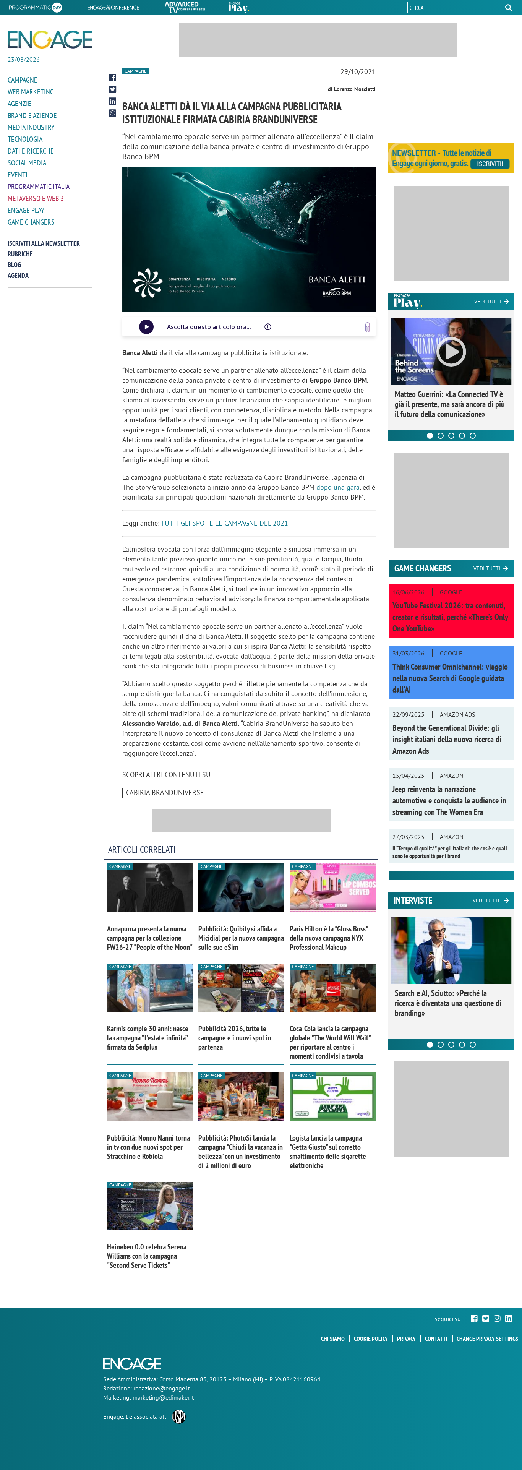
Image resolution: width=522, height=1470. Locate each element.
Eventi (18, 175)
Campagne (22, 80)
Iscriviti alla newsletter (44, 243)
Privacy (406, 1338)
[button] (508, 7)
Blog (14, 264)
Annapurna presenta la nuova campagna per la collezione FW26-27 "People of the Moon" (150, 938)
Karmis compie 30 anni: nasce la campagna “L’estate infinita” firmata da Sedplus (147, 1037)
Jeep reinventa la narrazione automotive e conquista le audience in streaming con (449, 800)
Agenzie (19, 104)
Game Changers (31, 222)
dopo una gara (338, 487)
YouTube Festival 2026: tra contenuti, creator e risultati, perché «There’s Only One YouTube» (450, 617)
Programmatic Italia (39, 186)
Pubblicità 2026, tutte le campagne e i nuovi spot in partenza (234, 1037)
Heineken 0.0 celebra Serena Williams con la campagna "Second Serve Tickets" (146, 1256)
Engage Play (26, 210)
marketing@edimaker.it (163, 1397)
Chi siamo (333, 1338)
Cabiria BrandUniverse (165, 792)
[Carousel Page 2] (441, 436)
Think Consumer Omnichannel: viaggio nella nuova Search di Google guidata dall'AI (450, 678)
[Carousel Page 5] (473, 436)
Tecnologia (25, 139)
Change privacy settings (487, 1338)
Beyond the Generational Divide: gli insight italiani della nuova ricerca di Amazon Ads (446, 739)
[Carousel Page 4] (462, 436)
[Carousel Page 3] (451, 436)
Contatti (436, 1338)
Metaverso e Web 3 (36, 198)
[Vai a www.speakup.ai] (367, 327)
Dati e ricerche (31, 151)
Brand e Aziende (32, 115)
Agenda (18, 275)
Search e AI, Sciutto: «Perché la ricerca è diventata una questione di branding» (448, 1003)
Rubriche (20, 254)
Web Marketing (31, 92)
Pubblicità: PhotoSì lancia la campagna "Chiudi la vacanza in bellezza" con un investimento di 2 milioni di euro (240, 1151)
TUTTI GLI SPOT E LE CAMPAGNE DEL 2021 (224, 523)
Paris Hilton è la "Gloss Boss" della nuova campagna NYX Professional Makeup (329, 938)
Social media (27, 163)
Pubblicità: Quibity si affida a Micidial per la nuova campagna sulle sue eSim (241, 938)
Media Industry (31, 127)
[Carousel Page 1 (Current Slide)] (430, 436)
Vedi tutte (487, 900)
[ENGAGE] (50, 40)
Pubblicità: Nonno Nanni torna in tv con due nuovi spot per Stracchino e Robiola (148, 1147)
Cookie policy (371, 1338)
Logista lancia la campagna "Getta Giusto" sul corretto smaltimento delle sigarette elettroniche (328, 1151)
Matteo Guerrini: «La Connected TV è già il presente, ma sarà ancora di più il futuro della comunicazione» (450, 404)
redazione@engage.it (161, 1388)
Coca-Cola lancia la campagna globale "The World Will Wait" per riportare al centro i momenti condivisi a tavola (330, 1042)
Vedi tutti (487, 301)
